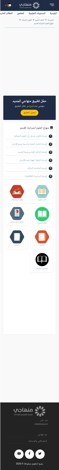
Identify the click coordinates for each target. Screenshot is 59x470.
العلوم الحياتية (27, 20)
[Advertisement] (29, 62)
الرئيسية (53, 13)
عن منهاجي (42, 435)
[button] (29, 136)
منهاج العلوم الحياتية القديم (44, 23)
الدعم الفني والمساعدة (38, 441)
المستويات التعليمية (37, 13)
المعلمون (20, 13)
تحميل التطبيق (29, 113)
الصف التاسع (39, 20)
